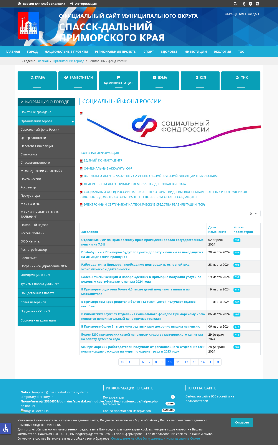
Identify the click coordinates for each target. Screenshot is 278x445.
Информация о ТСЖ (35, 275)
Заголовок (89, 232)
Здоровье (169, 51)
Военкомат (29, 258)
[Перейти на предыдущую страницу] (129, 362)
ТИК (244, 77)
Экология (222, 51)
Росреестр (28, 187)
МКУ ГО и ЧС (30, 204)
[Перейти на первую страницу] (122, 362)
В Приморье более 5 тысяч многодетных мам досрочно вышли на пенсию (140, 326)
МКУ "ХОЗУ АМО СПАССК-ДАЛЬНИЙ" (40, 214)
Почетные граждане (36, 112)
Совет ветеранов (33, 302)
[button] (244, 3)
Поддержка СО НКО (35, 311)
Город (32, 51)
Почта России (31, 179)
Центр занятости (33, 138)
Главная (13, 51)
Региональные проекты (116, 51)
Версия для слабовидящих (44, 4)
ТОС (241, 51)
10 (170, 362)
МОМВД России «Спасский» (41, 171)
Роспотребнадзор (34, 249)
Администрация (118, 83)
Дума (162, 77)
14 (203, 362)
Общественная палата (38, 293)
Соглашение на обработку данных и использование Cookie (155, 438)
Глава (40, 77)
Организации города (36, 121)
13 (194, 362)
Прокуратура (30, 195)
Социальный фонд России (40, 129)
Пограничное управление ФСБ (44, 266)
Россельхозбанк (32, 233)
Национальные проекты (66, 51)
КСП (203, 77)
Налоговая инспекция (37, 146)
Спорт (149, 51)
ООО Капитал (31, 241)
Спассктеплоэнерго (35, 162)
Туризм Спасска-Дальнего (40, 284)
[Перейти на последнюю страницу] (217, 362)
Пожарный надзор (34, 225)
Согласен (242, 422)
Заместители (81, 77)
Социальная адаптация (38, 320)
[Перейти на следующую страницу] (210, 362)
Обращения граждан (242, 14)
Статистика (29, 154)
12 (186, 362)
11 (178, 362)
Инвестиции (195, 51)
